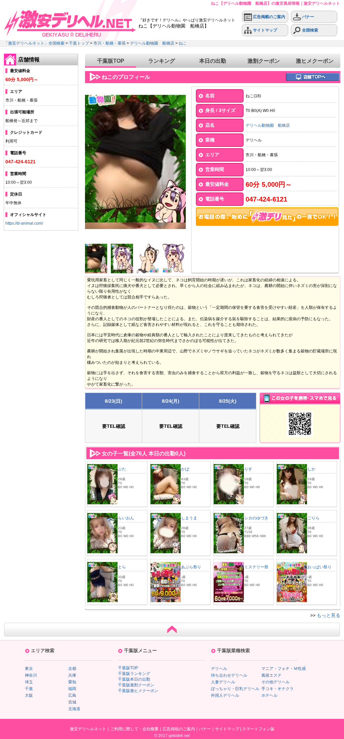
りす (248, 469)
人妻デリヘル (223, 682)
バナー (307, 16)
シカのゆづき (256, 518)
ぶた (122, 469)
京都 (72, 668)
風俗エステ (271, 675)
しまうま (189, 518)
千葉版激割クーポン (136, 685)
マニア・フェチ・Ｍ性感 (283, 668)
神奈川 (31, 675)
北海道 (74, 708)
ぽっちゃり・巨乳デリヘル (235, 688)
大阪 (29, 695)
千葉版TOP (110, 61)
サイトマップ (264, 30)
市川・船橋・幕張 (109, 43)
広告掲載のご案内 (268, 16)
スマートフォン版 (258, 729)
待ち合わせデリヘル (229, 675)
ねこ (183, 43)
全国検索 (309, 30)
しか (311, 469)
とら (122, 567)
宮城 (72, 702)
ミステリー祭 (256, 567)
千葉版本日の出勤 (134, 679)
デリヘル (219, 668)
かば (185, 469)
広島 (72, 695)
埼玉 (29, 682)
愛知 (72, 682)
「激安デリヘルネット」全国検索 (34, 43)
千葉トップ (79, 43)
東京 (29, 668)
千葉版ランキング (134, 673)
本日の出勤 (212, 61)
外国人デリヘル (225, 695)
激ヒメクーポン (315, 61)
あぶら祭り (191, 567)
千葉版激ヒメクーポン (138, 690)
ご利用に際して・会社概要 (134, 729)
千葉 (29, 688)
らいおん (126, 518)
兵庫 (72, 675)
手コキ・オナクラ (277, 688)
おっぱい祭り (319, 567)
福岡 (72, 688)
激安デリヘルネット (88, 729)
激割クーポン (264, 61)
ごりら (313, 518)
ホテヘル (269, 695)
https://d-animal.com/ (24, 223)
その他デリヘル (275, 682)
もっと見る (328, 615)
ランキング (161, 61)
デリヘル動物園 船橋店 (152, 43)
